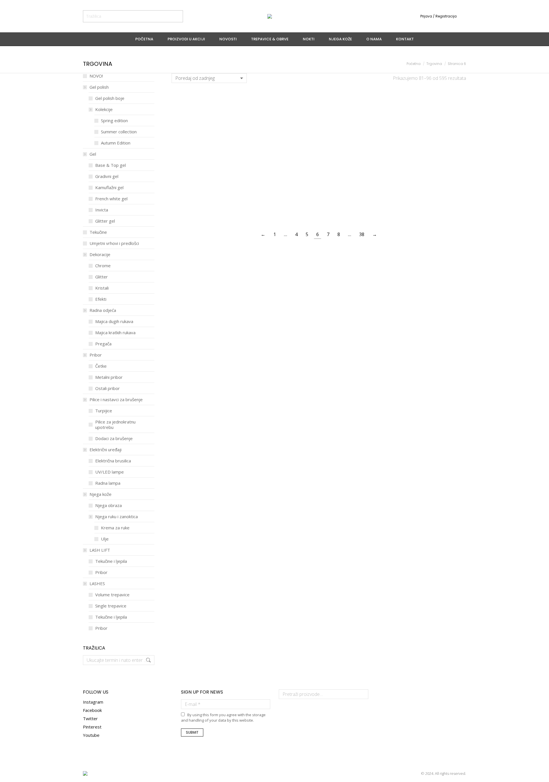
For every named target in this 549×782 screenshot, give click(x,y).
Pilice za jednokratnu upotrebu (115, 424)
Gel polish (99, 87)
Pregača (103, 344)
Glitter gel (105, 221)
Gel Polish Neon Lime (205, 100)
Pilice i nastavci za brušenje (116, 399)
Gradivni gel (106, 176)
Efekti (100, 299)
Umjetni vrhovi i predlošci (114, 243)
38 (361, 234)
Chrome (103, 265)
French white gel (111, 198)
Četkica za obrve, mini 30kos (205, 168)
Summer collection (119, 131)
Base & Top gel (110, 165)
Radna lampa (107, 483)
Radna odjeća (102, 310)
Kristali (102, 288)
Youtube (91, 735)
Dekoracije (99, 254)
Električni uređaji (105, 449)
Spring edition (114, 120)
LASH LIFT (99, 550)
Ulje (105, 539)
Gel (92, 154)
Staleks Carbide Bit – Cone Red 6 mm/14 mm (281, 204)
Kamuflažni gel (109, 187)
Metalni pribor (109, 377)
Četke (101, 366)
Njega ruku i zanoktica (116, 516)
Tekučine (98, 232)
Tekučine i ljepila (111, 561)
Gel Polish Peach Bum (432, 100)
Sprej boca (357, 165)
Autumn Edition (115, 143)
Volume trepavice (112, 594)
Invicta (101, 210)
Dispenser (432, 165)
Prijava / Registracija (438, 16)
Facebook (92, 710)
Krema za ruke (115, 527)
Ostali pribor (107, 388)
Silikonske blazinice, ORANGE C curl (281, 133)
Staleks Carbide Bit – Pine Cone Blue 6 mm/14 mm (357, 204)
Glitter (101, 277)
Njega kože (100, 494)
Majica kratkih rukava (115, 332)
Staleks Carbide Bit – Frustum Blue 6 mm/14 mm (205, 204)
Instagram (93, 702)
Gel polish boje (109, 98)
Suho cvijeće (281, 165)
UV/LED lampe (109, 472)
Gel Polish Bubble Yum (356, 100)
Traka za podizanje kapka (357, 130)
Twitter (90, 718)
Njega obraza (108, 505)
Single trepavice (110, 606)
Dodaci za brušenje (114, 438)
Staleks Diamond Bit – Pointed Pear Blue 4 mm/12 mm (432, 207)
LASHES (97, 583)
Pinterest (92, 727)
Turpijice (103, 410)
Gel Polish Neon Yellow (281, 100)
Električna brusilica (113, 461)
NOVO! (96, 76)
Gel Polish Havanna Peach (205, 130)
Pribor (95, 355)
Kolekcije (104, 109)
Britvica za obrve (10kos (432, 130)
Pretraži (362, 694)
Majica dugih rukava (114, 321)
